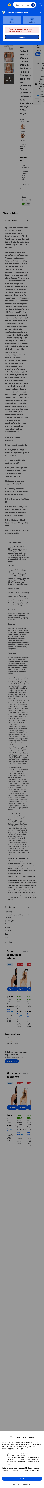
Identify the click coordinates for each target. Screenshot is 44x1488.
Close (22, 1479)
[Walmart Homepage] (9, 5)
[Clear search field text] (30, 5)
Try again (22, 37)
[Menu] (4, 5)
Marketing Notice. (32, 1468)
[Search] (33, 5)
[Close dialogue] (40, 1437)
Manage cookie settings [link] (21, 1484)
